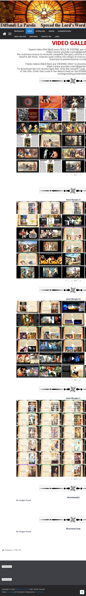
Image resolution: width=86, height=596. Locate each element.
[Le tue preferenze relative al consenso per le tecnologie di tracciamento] (82, 592)
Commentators (64, 31)
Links (57, 36)
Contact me (46, 36)
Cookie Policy (7, 579)
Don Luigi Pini (20, 36)
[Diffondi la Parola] (4, 34)
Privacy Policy (7, 566)
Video (29, 31)
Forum (51, 31)
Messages (34, 36)
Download (40, 31)
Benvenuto (19, 31)
